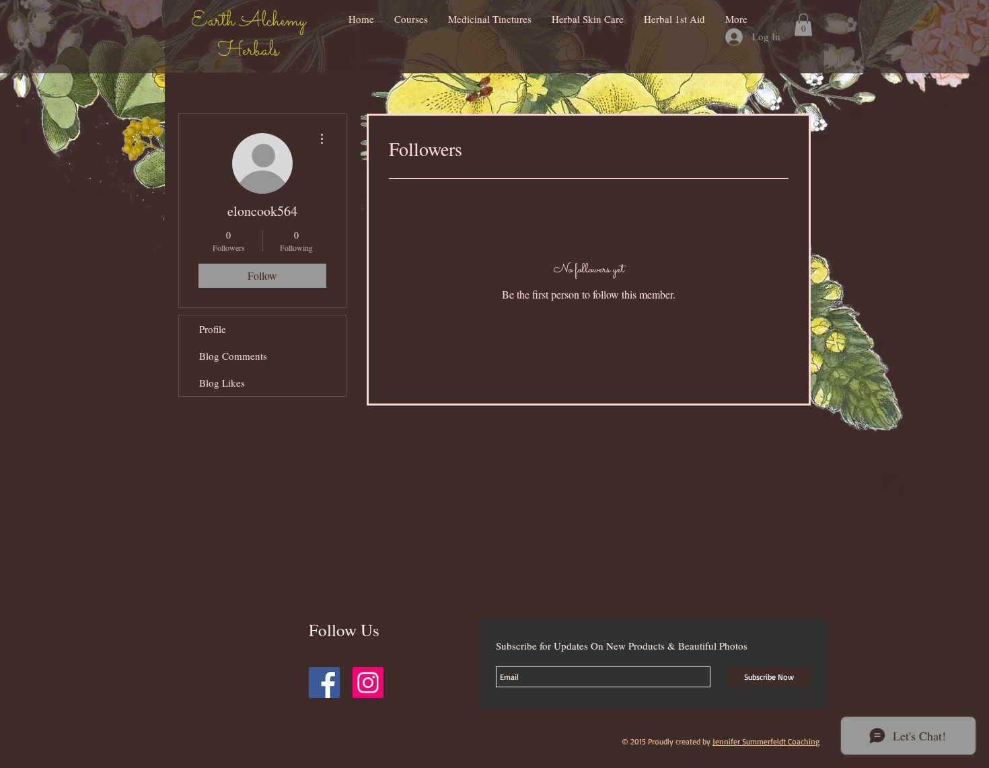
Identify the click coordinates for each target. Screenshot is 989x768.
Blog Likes (222, 382)
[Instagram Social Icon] (368, 682)
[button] (803, 24)
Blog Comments (233, 355)
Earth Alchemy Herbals (248, 36)
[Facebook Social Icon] (324, 682)
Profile (212, 329)
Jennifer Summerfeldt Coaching (765, 741)
